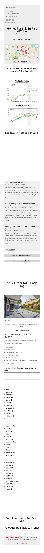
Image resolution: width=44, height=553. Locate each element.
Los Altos (9, 419)
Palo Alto (9, 450)
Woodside (9, 489)
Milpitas (8, 436)
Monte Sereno (10, 439)
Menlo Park (9, 431)
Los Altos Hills (10, 426)
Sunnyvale (9, 484)
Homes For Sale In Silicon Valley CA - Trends (22, 70)
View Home (17, 39)
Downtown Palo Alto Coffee (15, 182)
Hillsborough (10, 416)
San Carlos (9, 468)
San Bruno (9, 465)
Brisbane (9, 395)
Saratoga (9, 478)
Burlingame (10, 397)
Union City (9, 486)
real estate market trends (23, 207)
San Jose (9, 470)
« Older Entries (10, 250)
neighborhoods (20, 184)
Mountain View (11, 442)
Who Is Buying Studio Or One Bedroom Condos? (20, 204)
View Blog (27, 39)
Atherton (9, 389)
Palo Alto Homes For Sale (22, 62)
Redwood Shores (11, 462)
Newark (8, 444)
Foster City (9, 411)
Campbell (9, 400)
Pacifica (8, 447)
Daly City (9, 405)
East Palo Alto (10, 408)
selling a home (19, 230)
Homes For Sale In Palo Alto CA (22, 29)
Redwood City (10, 455)
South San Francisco (12, 481)
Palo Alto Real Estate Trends (22, 255)
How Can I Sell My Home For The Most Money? (20, 227)
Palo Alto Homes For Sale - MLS (22, 519)
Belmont (9, 392)
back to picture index (22, 330)
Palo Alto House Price (22, 81)
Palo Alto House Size (22, 105)
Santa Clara (10, 476)
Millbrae (8, 434)
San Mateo (9, 473)
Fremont (9, 413)
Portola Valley (10, 452)
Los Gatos (9, 428)
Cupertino (9, 403)
